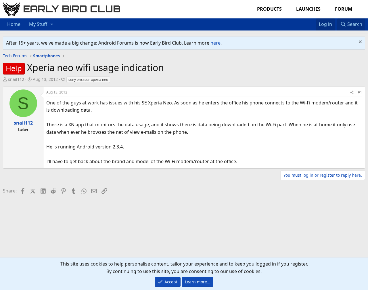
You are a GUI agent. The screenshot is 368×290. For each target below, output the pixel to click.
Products (269, 9)
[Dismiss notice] (359, 42)
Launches (308, 9)
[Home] (307, 20)
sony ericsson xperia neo (88, 79)
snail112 (16, 79)
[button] (52, 24)
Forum (343, 9)
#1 (360, 92)
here (215, 43)
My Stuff (38, 24)
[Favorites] (313, 20)
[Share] (352, 92)
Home (13, 24)
